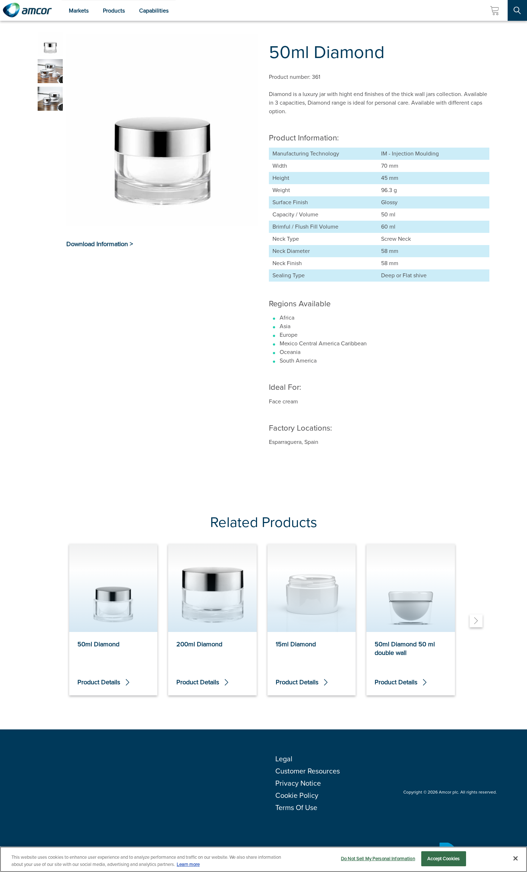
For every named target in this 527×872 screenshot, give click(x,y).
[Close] (515, 858)
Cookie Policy (296, 795)
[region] (263, 859)
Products (114, 10)
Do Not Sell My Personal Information (378, 858)
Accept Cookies (443, 858)
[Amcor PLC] (27, 10)
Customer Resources (307, 771)
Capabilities (153, 10)
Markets (79, 10)
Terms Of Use (296, 807)
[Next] (476, 620)
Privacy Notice (298, 783)
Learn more (188, 864)
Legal (284, 758)
